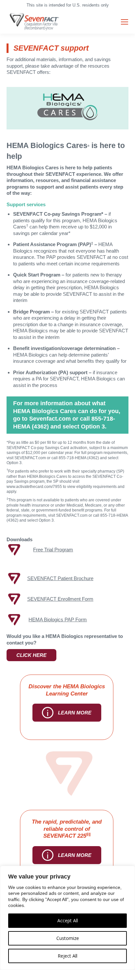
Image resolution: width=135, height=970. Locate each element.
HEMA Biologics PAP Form (58, 619)
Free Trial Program (53, 549)
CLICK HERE (31, 655)
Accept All (67, 920)
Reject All (67, 956)
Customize (67, 938)
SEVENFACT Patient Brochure (60, 578)
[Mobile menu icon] (124, 22)
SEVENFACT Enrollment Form (60, 599)
